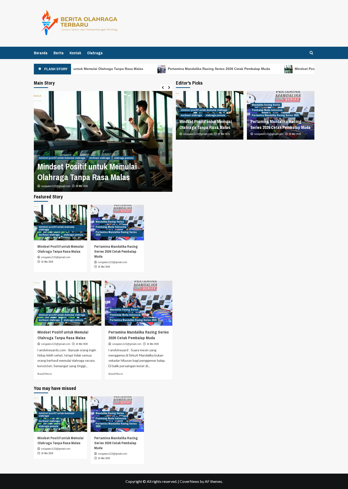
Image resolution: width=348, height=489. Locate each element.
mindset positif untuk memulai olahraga (62, 158)
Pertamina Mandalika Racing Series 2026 (275, 115)
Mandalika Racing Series (266, 104)
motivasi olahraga (99, 158)
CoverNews (189, 481)
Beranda (41, 52)
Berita (59, 52)
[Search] (311, 53)
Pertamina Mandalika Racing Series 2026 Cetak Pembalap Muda (212, 69)
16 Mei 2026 (82, 186)
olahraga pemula (124, 158)
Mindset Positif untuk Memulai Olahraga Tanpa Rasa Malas (89, 69)
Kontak (75, 52)
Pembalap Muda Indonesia (267, 110)
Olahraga (95, 52)
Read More (44, 373)
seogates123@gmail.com (55, 186)
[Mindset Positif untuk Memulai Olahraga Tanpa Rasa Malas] (60, 222)
